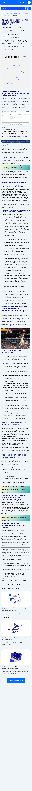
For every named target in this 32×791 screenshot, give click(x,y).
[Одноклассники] (22, 30)
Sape (25, 549)
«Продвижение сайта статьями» (16, 205)
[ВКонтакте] (20, 30)
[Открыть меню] (29, 2)
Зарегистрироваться (16, 681)
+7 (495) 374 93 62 (22, 2)
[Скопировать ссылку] (24, 30)
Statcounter (4, 129)
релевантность (15, 404)
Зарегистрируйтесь (23, 578)
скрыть (24, 56)
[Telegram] (17, 30)
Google (8, 42)
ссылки (26, 151)
